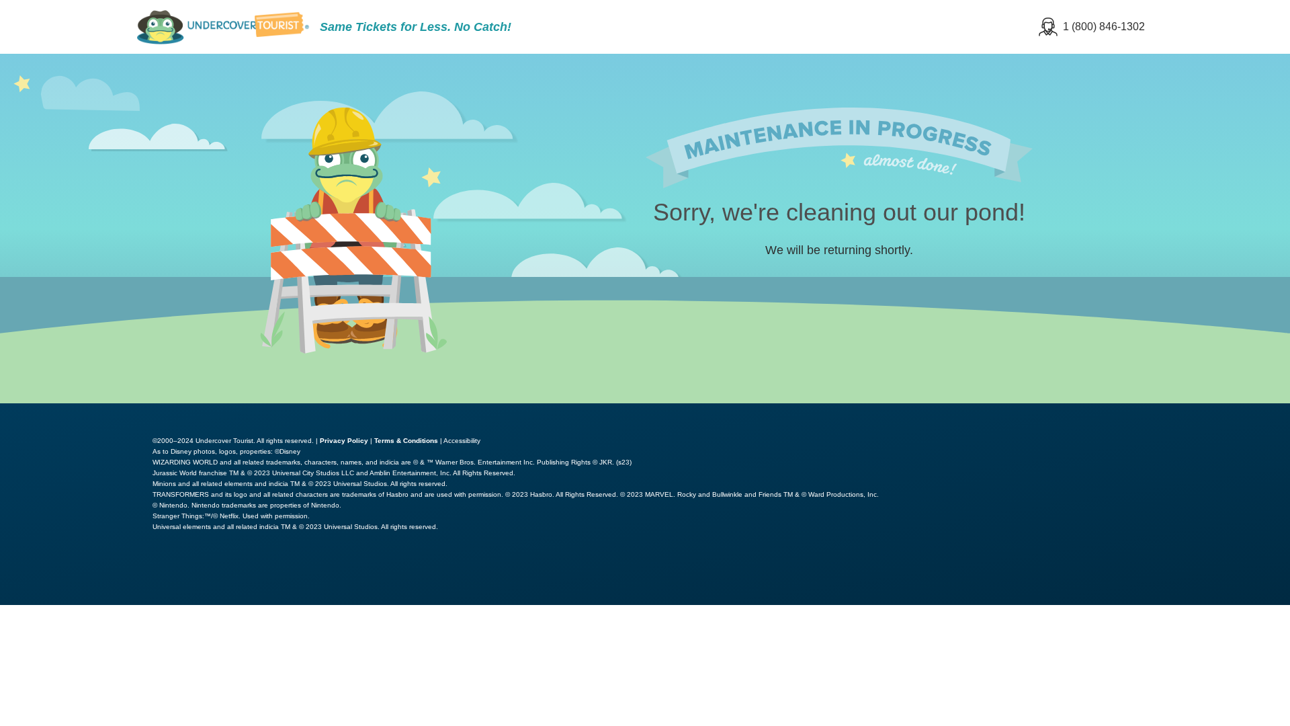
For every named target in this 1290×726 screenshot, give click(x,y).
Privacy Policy (344, 440)
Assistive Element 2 (1223, 412)
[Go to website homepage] (223, 27)
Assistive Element (1093, 412)
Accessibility (461, 440)
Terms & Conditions (406, 440)
